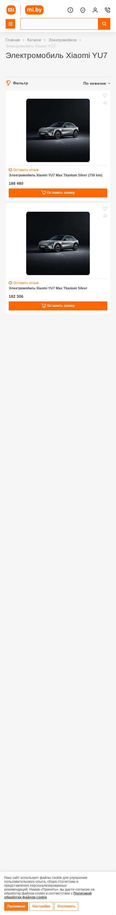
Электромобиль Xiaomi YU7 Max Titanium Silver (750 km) (55, 175)
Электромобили (62, 40)
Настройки (41, 906)
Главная (13, 40)
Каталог (34, 40)
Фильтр (20, 83)
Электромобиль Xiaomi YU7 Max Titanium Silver (48, 288)
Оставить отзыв (26, 170)
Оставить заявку (60, 193)
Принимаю (16, 906)
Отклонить (66, 906)
